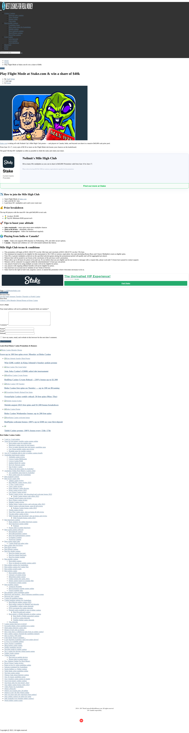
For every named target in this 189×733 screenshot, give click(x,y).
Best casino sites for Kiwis (13, 545)
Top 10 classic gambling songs (14, 677)
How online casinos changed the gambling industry (22, 634)
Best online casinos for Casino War (16, 567)
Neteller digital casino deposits (23, 620)
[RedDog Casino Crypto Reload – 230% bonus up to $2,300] (96, 375)
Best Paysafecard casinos (21, 612)
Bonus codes (13, 19)
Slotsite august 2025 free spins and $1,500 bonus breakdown (31, 405)
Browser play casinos (16, 15)
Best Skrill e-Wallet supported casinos (26, 616)
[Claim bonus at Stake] (32, 280)
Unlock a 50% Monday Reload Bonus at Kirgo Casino (19, 300)
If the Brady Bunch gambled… (15, 638)
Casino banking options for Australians (17, 600)
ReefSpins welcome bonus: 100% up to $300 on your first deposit (33, 422)
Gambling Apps (14, 25)
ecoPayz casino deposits (21, 618)
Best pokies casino (10, 571)
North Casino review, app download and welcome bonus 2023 (30, 494)
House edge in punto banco (18, 659)
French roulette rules (16, 590)
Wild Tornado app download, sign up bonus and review (28, 516)
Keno (6, 49)
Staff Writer (11, 79)
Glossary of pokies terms (17, 575)
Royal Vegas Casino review (14, 663)
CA (5, 291)
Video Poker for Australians (14, 687)
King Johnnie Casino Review (19, 488)
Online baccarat (9, 655)
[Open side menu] (1, 10)
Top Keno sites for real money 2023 (16, 683)
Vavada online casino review (19, 514)
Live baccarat (13, 39)
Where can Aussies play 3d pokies (16, 691)
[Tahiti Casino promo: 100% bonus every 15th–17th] (96, 426)
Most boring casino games (13, 645)
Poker (6, 47)
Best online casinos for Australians (16, 565)
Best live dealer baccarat (17, 553)
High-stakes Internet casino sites (15, 628)
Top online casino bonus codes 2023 (17, 685)
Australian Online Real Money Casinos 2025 (19, 471)
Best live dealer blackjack (17, 555)
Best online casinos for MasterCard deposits (24, 604)
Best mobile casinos (11, 23)
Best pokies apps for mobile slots (20, 443)
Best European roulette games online (21, 588)
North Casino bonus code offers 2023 (26, 496)
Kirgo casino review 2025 (18, 490)
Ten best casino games (12, 673)
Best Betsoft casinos (16, 532)
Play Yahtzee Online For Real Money (17, 661)
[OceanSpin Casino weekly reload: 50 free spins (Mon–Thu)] (96, 392)
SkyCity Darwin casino (17, 465)
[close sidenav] (1, 1)
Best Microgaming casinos (18, 533)
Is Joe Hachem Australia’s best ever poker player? (21, 640)
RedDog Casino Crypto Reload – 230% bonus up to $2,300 (31, 379)
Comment (4, 325)
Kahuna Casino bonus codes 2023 (25, 508)
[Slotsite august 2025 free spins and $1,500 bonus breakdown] (96, 401)
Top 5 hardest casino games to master (17, 679)
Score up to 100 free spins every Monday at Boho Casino (25, 354)
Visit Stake (125, 283)
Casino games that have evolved (15, 624)
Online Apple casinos (11, 653)
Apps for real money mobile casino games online (21, 441)
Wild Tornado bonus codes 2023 (24, 518)
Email (2, 331)
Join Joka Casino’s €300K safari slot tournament (26, 371)
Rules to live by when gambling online (17, 665)
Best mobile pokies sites (17, 573)
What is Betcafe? (10, 689)
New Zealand (13, 17)
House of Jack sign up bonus (14, 630)
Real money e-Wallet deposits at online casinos (25, 614)
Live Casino (8, 37)
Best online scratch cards (12, 569)
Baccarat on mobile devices (18, 657)
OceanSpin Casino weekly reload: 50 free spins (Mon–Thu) (30, 396)
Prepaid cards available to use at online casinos (25, 610)
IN (8, 291)
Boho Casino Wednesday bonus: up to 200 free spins (27, 413)
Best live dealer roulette (17, 557)
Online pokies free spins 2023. (19, 579)
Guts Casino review (15, 486)
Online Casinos (9, 13)
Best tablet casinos (15, 561)
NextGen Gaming (15, 539)
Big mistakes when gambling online (16, 592)
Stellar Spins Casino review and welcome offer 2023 (27, 504)
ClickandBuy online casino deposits (21, 606)
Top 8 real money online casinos (15, 681)
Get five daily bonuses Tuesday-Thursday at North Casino (20, 296)
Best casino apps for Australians (20, 27)
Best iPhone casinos (16, 33)
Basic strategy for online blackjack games (23, 522)
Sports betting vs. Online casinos (15, 669)
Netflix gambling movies (12, 647)
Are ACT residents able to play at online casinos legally (23, 453)
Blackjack (7, 45)
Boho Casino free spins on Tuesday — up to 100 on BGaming (32, 388)
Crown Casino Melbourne (18, 459)
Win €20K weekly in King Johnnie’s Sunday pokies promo (30, 363)
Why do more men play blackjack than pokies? (20, 694)
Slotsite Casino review (16, 502)
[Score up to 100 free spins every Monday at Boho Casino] (94, 350)
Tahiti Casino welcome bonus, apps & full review (26, 506)
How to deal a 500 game (12, 636)
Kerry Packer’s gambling (13, 643)
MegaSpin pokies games (17, 577)
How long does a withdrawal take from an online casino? (24, 632)
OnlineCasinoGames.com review (20, 498)
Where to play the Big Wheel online (16, 693)
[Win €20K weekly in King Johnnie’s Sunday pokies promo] (96, 359)
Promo (6, 63)
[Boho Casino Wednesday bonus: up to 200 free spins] (96, 409)
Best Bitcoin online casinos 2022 (20, 602)
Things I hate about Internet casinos (16, 675)
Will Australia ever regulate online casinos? (19, 698)
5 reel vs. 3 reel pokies (12, 439)
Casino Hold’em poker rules (18, 543)
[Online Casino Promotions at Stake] (10, 162)
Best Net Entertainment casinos (19, 535)
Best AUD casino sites (12, 479)
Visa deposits (13, 622)
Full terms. (77, 279)
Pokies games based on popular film (21, 581)
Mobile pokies (14, 29)
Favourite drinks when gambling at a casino (19, 626)
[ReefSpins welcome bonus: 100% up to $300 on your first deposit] (96, 418)
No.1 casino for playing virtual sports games (19, 651)
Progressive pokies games (17, 583)
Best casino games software (13, 530)
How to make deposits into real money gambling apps (27, 447)
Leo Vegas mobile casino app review (21, 449)
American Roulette (15, 586)
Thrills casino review (16, 510)
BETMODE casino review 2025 (20, 482)
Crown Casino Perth (16, 461)
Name (2, 329)
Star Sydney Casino (15, 467)
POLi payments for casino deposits (21, 608)
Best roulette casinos (11, 585)
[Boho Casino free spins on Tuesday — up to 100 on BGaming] (96, 384)
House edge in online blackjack (19, 528)
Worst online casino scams (13, 700)
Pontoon (16, 526)
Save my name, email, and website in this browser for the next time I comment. (30, 337)
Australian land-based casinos (14, 455)
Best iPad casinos (15, 35)
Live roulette (13, 41)
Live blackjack (14, 43)
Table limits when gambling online (16, 671)
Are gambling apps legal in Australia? (22, 473)
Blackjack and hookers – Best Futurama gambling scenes (24, 594)
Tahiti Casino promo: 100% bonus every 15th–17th (27, 430)
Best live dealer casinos (12, 551)
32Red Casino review (16, 480)
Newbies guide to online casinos (15, 649)
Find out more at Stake (94, 185)
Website (2, 333)
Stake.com (3, 143)
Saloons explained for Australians (15, 667)
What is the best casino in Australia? (21, 469)
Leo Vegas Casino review (17, 492)
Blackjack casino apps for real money (22, 445)
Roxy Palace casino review (18, 500)
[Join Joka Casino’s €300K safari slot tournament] (96, 367)
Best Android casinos (16, 31)
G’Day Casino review (16, 484)
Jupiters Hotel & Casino (17, 463)
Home (6, 61)
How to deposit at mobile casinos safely (22, 563)
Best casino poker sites (12, 541)
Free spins (12, 21)
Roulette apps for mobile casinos (20, 451)
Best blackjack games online (18, 524)
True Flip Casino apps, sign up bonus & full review (26, 512)
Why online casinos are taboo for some (17, 696)
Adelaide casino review (17, 457)
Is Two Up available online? (14, 641)
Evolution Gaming (15, 537)
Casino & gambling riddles (13, 598)
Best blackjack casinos (12, 520)
